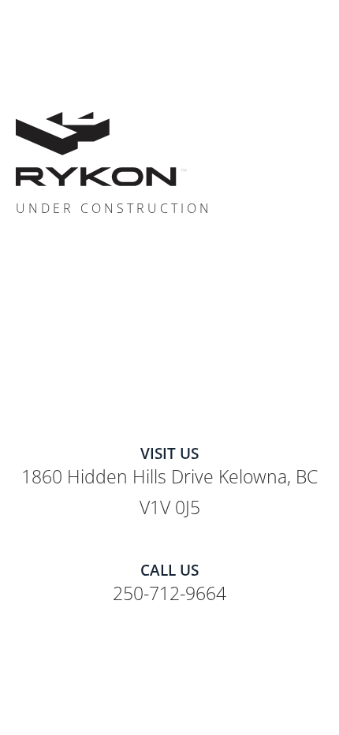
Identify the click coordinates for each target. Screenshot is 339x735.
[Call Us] (170, 548)
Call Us (169, 570)
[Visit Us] (170, 432)
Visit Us (169, 453)
